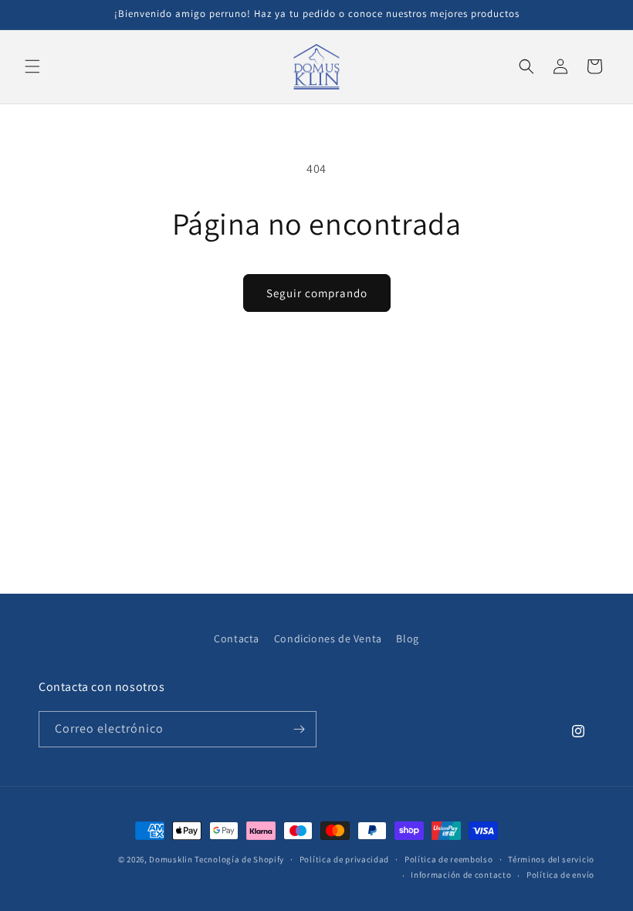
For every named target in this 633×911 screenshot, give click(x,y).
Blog (407, 638)
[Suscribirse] (299, 729)
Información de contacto (461, 874)
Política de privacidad (344, 859)
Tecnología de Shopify (239, 859)
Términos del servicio (551, 859)
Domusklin (170, 859)
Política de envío (560, 874)
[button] (32, 66)
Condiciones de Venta (328, 638)
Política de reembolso (449, 859)
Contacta (236, 638)
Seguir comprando (316, 293)
